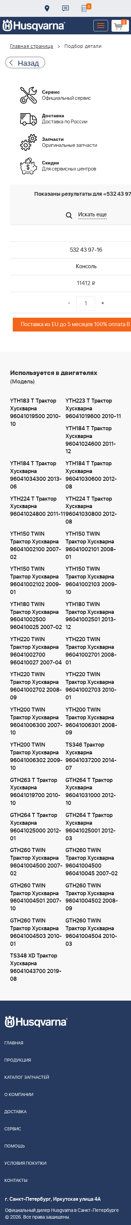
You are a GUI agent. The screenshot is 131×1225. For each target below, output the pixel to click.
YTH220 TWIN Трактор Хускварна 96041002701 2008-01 (91, 651)
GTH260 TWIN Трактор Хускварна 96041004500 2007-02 (36, 862)
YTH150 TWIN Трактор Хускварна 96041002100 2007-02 (35, 545)
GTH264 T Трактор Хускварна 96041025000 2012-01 (35, 827)
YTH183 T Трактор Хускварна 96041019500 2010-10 (35, 412)
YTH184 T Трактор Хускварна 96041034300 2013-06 (36, 475)
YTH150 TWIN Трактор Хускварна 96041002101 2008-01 (91, 545)
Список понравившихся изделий (84, 8)
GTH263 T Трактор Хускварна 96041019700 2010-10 (35, 792)
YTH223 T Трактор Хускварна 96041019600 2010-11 (93, 408)
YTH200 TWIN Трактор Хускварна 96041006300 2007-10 (36, 721)
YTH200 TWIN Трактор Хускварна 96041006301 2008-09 (91, 721)
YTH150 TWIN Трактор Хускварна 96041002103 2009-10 (91, 580)
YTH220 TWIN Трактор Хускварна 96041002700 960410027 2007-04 (36, 651)
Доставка (47, 8)
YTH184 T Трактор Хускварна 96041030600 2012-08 (91, 475)
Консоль (86, 266)
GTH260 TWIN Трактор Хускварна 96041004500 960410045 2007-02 (92, 862)
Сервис (12, 1129)
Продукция (17, 1060)
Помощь (14, 1146)
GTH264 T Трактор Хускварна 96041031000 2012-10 (91, 792)
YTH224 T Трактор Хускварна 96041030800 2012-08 (91, 510)
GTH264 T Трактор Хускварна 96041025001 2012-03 (91, 827)
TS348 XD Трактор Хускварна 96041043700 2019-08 (35, 967)
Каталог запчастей (26, 1077)
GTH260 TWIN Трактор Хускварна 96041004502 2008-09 (92, 897)
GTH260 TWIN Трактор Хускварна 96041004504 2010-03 (91, 932)
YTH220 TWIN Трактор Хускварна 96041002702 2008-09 (36, 686)
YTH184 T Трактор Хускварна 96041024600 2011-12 (91, 440)
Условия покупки (25, 1163)
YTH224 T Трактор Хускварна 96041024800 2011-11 (37, 507)
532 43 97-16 (86, 250)
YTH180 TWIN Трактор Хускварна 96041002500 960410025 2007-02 (36, 616)
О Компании (18, 1095)
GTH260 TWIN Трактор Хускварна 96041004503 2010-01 (36, 932)
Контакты (65, 8)
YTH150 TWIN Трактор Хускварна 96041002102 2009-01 (35, 580)
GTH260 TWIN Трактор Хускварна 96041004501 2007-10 (35, 897)
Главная (13, 1043)
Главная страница (31, 46)
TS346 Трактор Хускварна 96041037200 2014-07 (91, 756)
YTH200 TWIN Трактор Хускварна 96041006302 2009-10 (36, 756)
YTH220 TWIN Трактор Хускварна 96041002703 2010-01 (91, 686)
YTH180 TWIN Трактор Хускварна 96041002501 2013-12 (91, 616)
